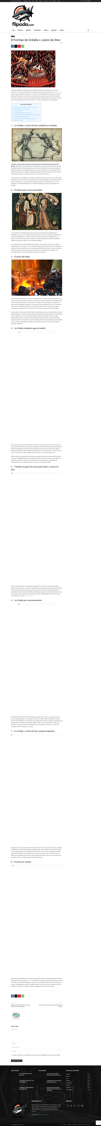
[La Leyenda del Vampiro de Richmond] (14, 1075)
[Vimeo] (87, 1)
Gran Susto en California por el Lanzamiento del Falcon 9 (50, 1005)
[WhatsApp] (22, 46)
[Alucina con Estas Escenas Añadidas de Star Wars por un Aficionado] (42, 1089)
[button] (88, 30)
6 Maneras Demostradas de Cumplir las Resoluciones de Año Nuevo (20, 1005)
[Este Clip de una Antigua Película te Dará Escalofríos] (42, 1075)
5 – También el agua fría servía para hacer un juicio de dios (26, 114)
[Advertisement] (68, 15)
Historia (16, 34)
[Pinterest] (19, 46)
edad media (59, 92)
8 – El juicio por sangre (17, 120)
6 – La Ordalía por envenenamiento (20, 116)
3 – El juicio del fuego (17, 111)
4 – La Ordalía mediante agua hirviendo (21, 112)
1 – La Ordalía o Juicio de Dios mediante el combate (24, 107)
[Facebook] (81, 1)
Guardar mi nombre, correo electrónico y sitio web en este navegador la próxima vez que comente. (36, 1055)
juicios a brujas (29, 595)
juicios (29, 980)
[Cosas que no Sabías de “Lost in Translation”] (14, 1082)
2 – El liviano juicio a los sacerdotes (20, 109)
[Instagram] (83, 1)
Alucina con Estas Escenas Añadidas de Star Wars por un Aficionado (54, 1089)
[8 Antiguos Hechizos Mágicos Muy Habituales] (14, 1089)
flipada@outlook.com (43, 1114)
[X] (85, 1)
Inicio (12, 34)
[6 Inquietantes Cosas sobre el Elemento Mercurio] (42, 1082)
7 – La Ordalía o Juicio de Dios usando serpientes (24, 118)
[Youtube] (89, 1)
